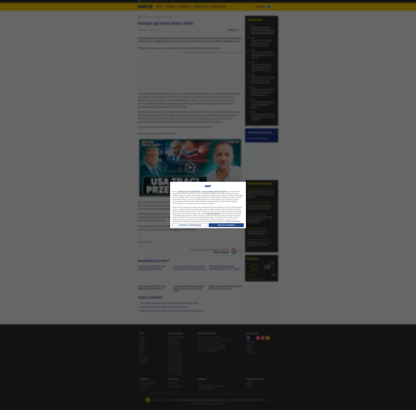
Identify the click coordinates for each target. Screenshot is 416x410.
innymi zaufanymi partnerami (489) (214, 191)
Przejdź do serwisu (226, 225)
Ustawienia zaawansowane (189, 225)
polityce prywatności (213, 213)
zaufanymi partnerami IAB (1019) (189, 191)
